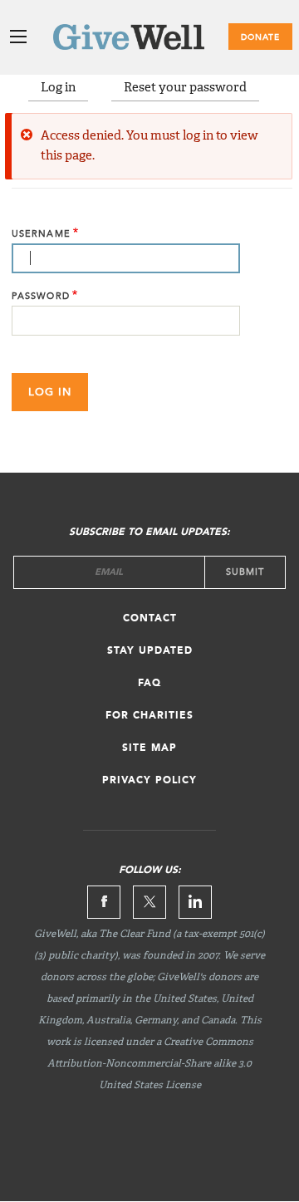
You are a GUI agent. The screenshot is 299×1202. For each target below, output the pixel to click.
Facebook (103, 902)
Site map (149, 748)
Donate (260, 37)
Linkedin (195, 902)
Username (41, 233)
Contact (150, 619)
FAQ (149, 684)
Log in (58, 87)
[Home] (149, 40)
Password (41, 296)
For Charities (149, 716)
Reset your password (185, 87)
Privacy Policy (149, 781)
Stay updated (150, 651)
